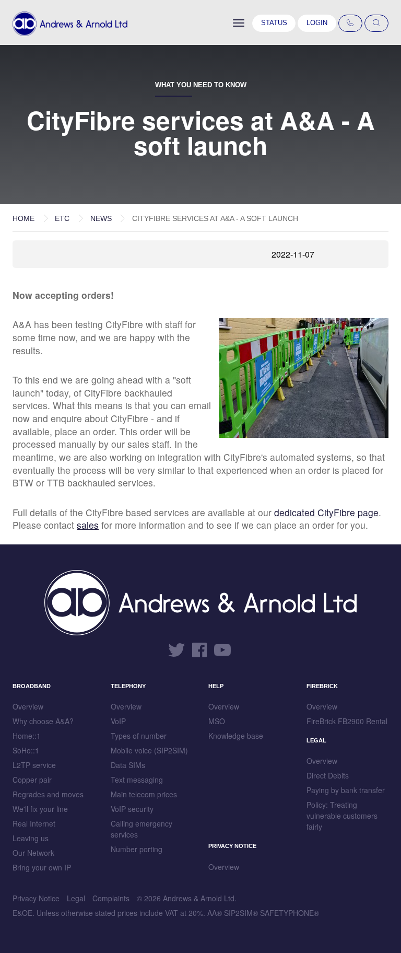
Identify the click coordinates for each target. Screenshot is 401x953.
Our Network (33, 852)
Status (274, 23)
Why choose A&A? (43, 721)
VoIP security (132, 809)
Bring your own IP (42, 867)
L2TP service (34, 765)
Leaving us (31, 838)
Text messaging (137, 779)
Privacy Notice (36, 898)
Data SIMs (128, 765)
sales (88, 524)
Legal (76, 898)
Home (23, 218)
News (101, 218)
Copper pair (32, 779)
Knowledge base (235, 735)
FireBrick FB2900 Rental (346, 721)
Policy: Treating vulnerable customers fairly (342, 815)
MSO (216, 721)
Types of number (139, 735)
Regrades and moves (48, 794)
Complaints (110, 898)
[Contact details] (350, 23)
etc (62, 218)
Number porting (136, 849)
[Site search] (376, 23)
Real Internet (34, 823)
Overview (28, 706)
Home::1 (27, 735)
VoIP (118, 721)
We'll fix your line (40, 809)
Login (316, 23)
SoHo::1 (26, 750)
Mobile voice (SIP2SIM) (149, 750)
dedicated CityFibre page (326, 512)
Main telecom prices (144, 794)
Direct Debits (327, 775)
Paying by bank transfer (345, 790)
